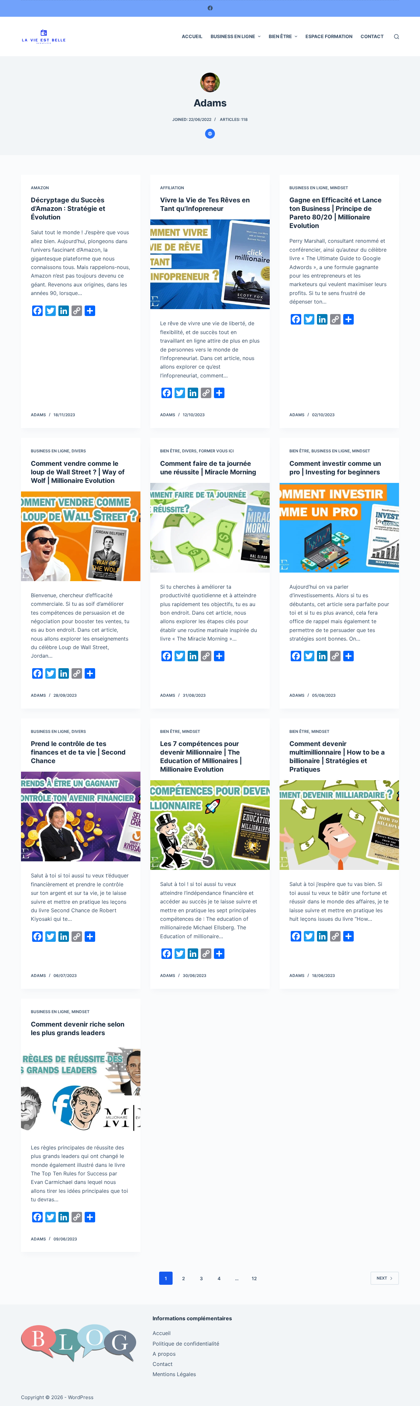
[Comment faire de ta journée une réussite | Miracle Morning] (210, 528)
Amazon (40, 187)
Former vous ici (216, 450)
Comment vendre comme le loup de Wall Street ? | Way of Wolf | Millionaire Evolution (78, 472)
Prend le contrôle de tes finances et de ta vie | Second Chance (78, 752)
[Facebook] (210, 8)
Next (382, 1278)
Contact (372, 36)
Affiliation (172, 187)
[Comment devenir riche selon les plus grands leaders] (80, 1088)
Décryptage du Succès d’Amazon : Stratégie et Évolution (68, 208)
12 (254, 1278)
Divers (79, 450)
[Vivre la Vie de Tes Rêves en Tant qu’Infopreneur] (210, 264)
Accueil (192, 36)
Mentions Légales (174, 1374)
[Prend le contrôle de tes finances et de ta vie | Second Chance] (80, 816)
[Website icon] (210, 134)
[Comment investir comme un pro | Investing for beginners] (339, 528)
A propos (164, 1353)
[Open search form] (396, 36)
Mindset (339, 187)
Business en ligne (233, 36)
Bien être (280, 36)
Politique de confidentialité (186, 1343)
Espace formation (328, 36)
